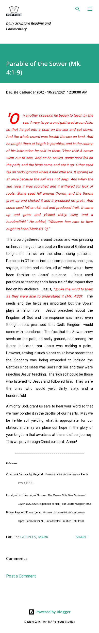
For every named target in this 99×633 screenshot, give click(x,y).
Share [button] (81, 536)
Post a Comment (21, 576)
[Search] (78, 9)
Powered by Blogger (53, 611)
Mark (43, 536)
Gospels (28, 536)
